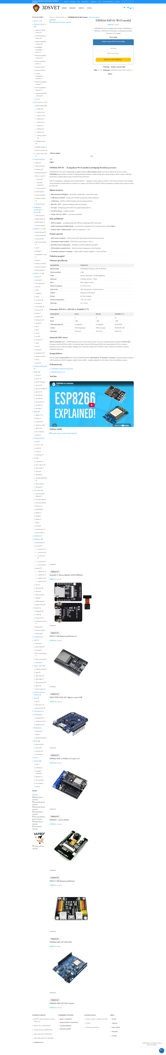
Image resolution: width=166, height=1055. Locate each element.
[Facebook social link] (123, 1)
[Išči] (121, 8)
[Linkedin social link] (132, 1)
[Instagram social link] (129, 1)
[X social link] (126, 1)
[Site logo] (36, 8)
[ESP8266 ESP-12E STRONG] (71, 908)
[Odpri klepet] (161, 1050)
